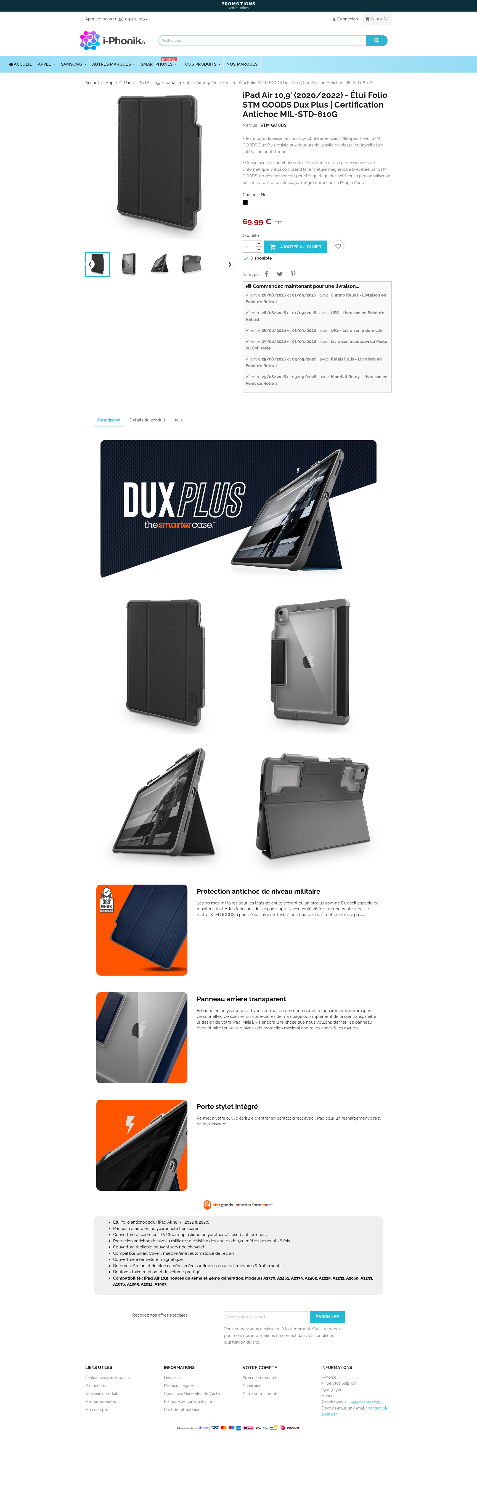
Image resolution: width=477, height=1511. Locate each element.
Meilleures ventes (101, 1401)
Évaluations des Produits (107, 1377)
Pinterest (292, 273)
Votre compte (260, 1367)
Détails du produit (147, 420)
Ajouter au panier (295, 247)
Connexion (252, 1386)
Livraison (172, 1377)
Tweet (279, 273)
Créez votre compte (261, 1394)
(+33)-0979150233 (131, 19)
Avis (178, 420)
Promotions (95, 1385)
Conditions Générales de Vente (192, 1393)
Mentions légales (179, 1385)
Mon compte (96, 1409)
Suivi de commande (261, 1378)
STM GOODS (273, 125)
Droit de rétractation (182, 1409)
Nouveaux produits (102, 1393)
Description (109, 420)
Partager (266, 273)
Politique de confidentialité (188, 1401)
